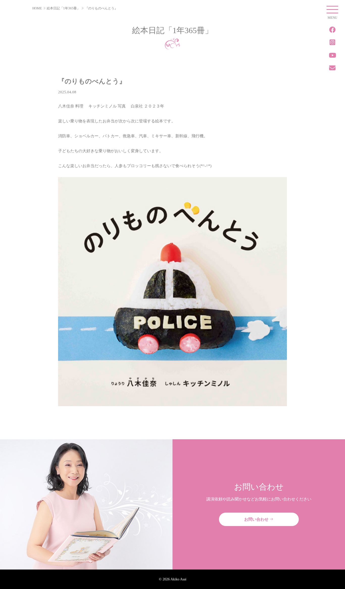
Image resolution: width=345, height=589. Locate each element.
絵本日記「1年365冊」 (63, 8)
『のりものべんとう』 (101, 8)
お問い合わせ (256, 519)
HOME (37, 8)
